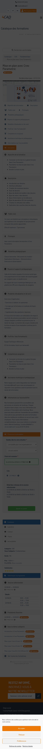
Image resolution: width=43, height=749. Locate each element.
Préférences (21, 741)
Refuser (22, 735)
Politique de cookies (15, 746)
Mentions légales (27, 746)
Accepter (21, 728)
